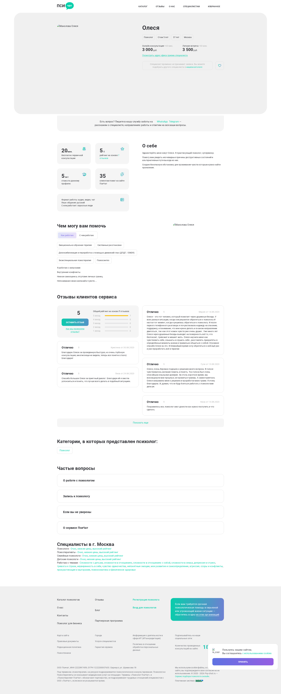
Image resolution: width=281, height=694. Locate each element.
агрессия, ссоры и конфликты (206, 566)
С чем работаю (86, 235)
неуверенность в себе (89, 566)
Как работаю (67, 235)
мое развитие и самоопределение (170, 566)
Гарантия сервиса (104, 647)
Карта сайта (63, 635)
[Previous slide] (61, 63)
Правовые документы (68, 641)
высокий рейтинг (102, 548)
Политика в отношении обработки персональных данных (145, 647)
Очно (73, 548)
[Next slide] (126, 63)
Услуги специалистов (105, 641)
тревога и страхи (66, 566)
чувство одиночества (114, 566)
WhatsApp (162, 121)
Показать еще (140, 422)
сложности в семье (182, 562)
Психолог (65, 450)
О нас (172, 6)
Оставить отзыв (75, 322)
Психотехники (64, 653)
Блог (97, 610)
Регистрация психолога (146, 599)
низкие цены (84, 548)
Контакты (62, 615)
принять (243, 662)
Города (98, 635)
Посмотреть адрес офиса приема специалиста (165, 55)
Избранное (214, 6)
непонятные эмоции (138, 566)
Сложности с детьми (91, 562)
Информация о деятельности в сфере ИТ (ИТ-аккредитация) (148, 637)
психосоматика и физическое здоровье (113, 569)
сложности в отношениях (118, 562)
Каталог (143, 6)
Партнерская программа (109, 620)
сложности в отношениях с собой (151, 562)
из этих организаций (207, 614)
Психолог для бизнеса (69, 623)
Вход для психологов (144, 607)
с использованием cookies (257, 653)
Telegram (173, 121)
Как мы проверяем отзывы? (75, 330)
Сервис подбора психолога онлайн (192, 676)
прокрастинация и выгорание (73, 569)
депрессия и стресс (204, 562)
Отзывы (160, 6)
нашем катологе (194, 67)
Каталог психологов (68, 599)
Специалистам (191, 6)
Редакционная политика (69, 647)
